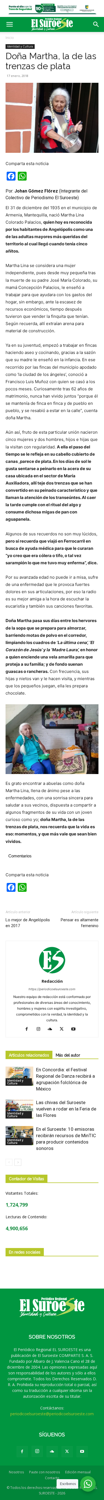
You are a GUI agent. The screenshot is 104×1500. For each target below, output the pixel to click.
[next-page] (17, 1162)
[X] (63, 1029)
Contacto (52, 1478)
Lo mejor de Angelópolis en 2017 (28, 922)
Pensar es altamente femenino (79, 922)
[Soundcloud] (52, 1029)
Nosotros (16, 1472)
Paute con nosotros (44, 1472)
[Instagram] (40, 1029)
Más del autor (68, 1055)
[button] (9, 24)
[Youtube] (75, 1029)
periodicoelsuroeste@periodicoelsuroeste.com (52, 1413)
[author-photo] (52, 973)
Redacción (52, 981)
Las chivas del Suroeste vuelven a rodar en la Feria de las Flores (66, 1109)
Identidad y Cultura (20, 46)
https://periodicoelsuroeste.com (52, 989)
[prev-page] (9, 1162)
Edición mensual (78, 1472)
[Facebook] (28, 1029)
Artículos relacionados (29, 1055)
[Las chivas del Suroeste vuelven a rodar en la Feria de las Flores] (19, 1109)
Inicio (10, 37)
